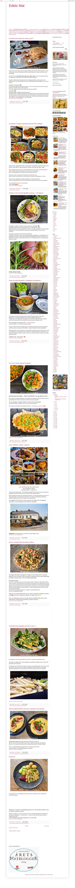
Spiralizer (55, 348)
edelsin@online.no (58, 83)
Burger (41, 29)
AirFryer (10, 29)
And (13, 29)
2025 (54, 411)
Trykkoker (59, 33)
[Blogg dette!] (24, 101)
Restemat (47, 32)
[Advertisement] (37, 20)
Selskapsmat (17, 753)
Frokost (54, 270)
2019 (54, 419)
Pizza (34, 32)
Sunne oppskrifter (28, 33)
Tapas (51, 33)
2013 (54, 427)
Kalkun (40, 30)
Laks (61, 30)
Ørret (15, 34)
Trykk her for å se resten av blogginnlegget (15, 98)
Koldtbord (48, 30)
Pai (29, 32)
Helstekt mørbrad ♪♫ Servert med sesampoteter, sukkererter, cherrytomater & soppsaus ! (62, 204)
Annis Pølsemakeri (14, 277)
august (55, 395)
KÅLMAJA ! (12, 757)
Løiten (54, 306)
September (55, 218)
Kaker (38, 30)
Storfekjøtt (21, 33)
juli (55, 401)
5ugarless (45, 874)
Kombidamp (52, 30)
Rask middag (42, 32)
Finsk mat (55, 265)
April (12, 705)
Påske (54, 217)
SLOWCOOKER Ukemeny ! (62, 160)
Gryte (14, 30)
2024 (54, 412)
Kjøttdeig (44, 30)
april (55, 405)
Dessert (54, 29)
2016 (54, 423)
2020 (54, 418)
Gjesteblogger (55, 271)
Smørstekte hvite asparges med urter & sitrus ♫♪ (22, 626)
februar (55, 408)
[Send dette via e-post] (23, 101)
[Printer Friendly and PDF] (14, 831)
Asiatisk (16, 29)
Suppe (34, 33)
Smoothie (10, 33)
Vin (28, 753)
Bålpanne (55, 252)
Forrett (10, 30)
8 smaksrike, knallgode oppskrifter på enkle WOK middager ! (26, 123)
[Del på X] (25, 101)
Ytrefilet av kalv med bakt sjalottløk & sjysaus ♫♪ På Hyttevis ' (26, 193)
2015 (54, 425)
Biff (26, 29)
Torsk (56, 33)
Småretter (22, 705)
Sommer (54, 214)
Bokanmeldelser (56, 246)
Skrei (63, 32)
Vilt (9, 34)
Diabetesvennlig (61, 29)
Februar (54, 219)
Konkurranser (55, 296)
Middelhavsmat (16, 32)
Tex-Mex (53, 33)
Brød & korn (37, 29)
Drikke (54, 259)
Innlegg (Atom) (15, 827)
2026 (54, 394)
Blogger (51, 874)
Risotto (55, 32)
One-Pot (21, 32)
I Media (54, 281)
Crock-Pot (45, 29)
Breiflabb (28, 29)
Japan (54, 284)
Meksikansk (11, 32)
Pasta (31, 32)
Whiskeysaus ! (60, 195)
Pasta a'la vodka (31, 322)
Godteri (54, 272)
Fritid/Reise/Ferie (56, 269)
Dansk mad (50, 29)
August (54, 224)
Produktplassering (56, 324)
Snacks (54, 345)
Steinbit (17, 33)
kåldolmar (31, 815)
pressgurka (32, 817)
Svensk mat (27, 823)
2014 (54, 426)
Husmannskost (19, 30)
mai (55, 404)
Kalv (20, 277)
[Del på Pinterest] (27, 101)
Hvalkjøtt (25, 30)
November (55, 229)
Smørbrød (14, 33)
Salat (57, 32)
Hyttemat (29, 30)
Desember (55, 225)
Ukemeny (63, 33)
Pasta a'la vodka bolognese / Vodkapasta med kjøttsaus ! (25, 280)
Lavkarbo (66, 30)
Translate (60, 44)
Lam (63, 30)
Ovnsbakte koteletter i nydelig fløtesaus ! (61, 175)
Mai (54, 307)
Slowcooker (67, 32)
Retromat (51, 32)
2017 (54, 422)
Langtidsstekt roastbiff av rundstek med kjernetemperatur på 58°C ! (62, 145)
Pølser (37, 32)
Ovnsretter (25, 32)
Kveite (55, 30)
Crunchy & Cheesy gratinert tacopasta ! (20, 363)
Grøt (54, 276)
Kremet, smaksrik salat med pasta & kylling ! (21, 542)
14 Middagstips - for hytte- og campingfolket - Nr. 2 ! (62, 182)
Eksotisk (54, 262)
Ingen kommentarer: (18, 101)
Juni (54, 230)
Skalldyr (60, 32)
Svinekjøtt (38, 33)
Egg (66, 29)
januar (55, 409)
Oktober (54, 220)
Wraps (13, 34)
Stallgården (33, 490)
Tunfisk (54, 363)
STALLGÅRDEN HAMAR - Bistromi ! (19, 445)
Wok (11, 34)
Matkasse (55, 309)
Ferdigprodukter (56, 264)
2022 (54, 415)
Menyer (54, 312)
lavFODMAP (55, 303)
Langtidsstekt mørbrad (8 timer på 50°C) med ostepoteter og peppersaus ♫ (62, 153)
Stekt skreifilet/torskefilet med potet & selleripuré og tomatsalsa (26, 709)
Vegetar (67, 33)
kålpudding (23, 815)
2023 (54, 414)
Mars (14, 753)
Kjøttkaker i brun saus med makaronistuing (62, 168)
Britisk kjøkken (32, 29)
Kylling (58, 30)
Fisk (68, 29)
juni (55, 402)
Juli (54, 231)
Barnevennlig (21, 29)
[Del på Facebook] (26, 101)
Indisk (32, 30)
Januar (54, 223)
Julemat (35, 30)
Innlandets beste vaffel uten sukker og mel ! (21, 38)
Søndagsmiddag (45, 33)
